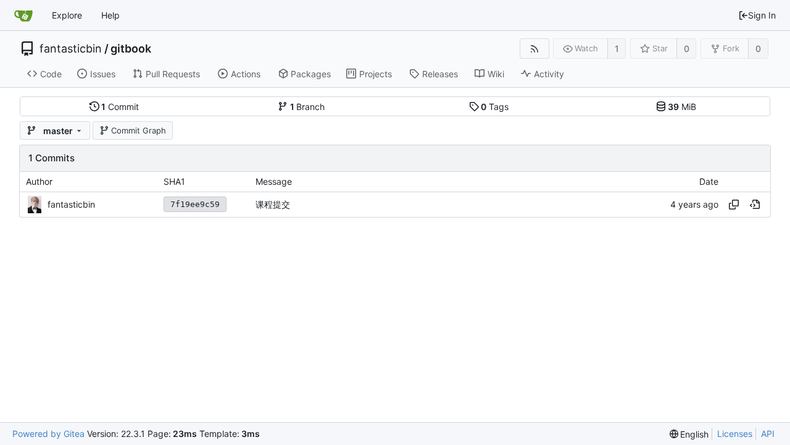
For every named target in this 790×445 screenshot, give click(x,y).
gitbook (130, 49)
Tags (495, 106)
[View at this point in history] (755, 204)
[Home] (23, 15)
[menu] (689, 434)
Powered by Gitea (48, 433)
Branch (307, 106)
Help (110, 15)
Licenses (734, 433)
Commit (120, 106)
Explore (67, 15)
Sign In (762, 15)
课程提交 (273, 204)
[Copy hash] (734, 204)
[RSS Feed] (534, 48)
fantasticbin (71, 49)
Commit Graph (138, 130)
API (768, 433)
